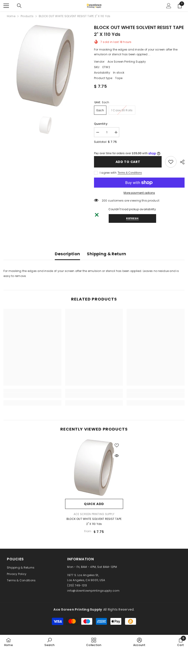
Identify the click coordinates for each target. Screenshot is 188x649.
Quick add (94, 504)
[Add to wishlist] (117, 445)
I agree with (108, 173)
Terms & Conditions (130, 172)
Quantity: (101, 124)
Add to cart (128, 162)
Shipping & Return (106, 254)
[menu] (6, 5)
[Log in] (168, 5)
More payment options (139, 193)
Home (11, 16)
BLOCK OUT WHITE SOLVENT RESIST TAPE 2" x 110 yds (94, 521)
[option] (45, 65)
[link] (171, 162)
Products (27, 16)
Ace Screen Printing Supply (127, 62)
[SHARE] (181, 162)
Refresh (132, 218)
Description (67, 254)
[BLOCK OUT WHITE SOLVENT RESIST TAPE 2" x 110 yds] (94, 468)
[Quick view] (117, 456)
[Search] (19, 5)
